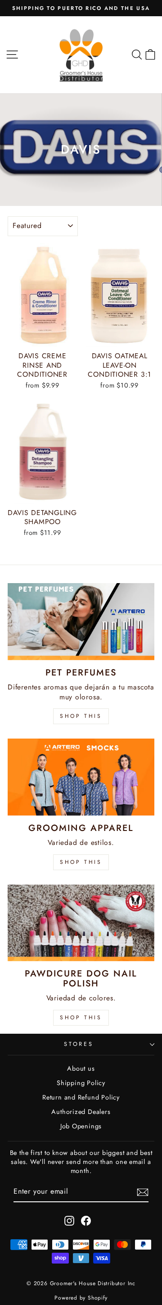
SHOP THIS (81, 716)
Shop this (81, 1017)
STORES (79, 1044)
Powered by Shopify (80, 1298)
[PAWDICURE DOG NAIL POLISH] (81, 923)
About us (80, 1068)
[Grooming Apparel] (81, 777)
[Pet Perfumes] (81, 621)
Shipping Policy (81, 1082)
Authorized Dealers (80, 1111)
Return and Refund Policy (81, 1097)
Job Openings (81, 1126)
